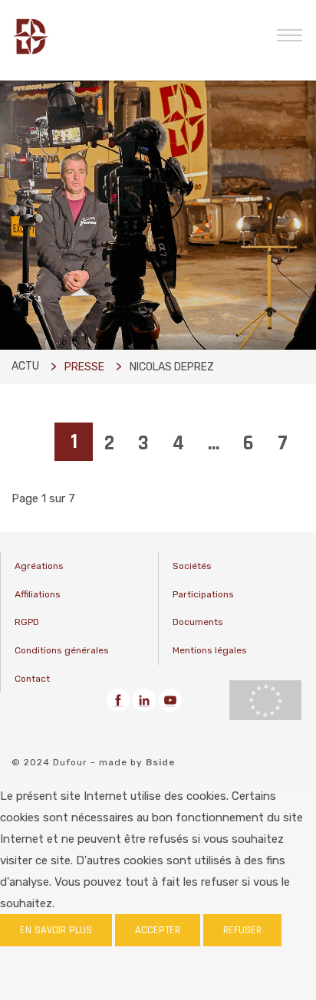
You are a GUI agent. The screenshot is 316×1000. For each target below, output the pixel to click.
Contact (32, 678)
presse (84, 366)
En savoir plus (56, 930)
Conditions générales (62, 650)
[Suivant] (24, 473)
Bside (161, 762)
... (213, 443)
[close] (289, 33)
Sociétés (192, 566)
